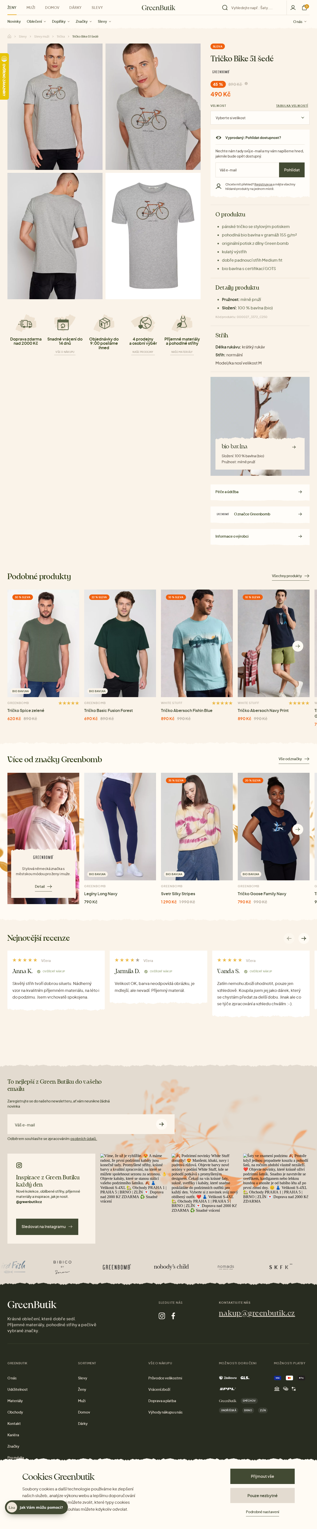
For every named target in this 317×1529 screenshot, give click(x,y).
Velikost (218, 106)
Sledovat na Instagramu (44, 1226)
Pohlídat (292, 169)
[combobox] (256, 8)
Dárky (75, 7)
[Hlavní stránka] (158, 7)
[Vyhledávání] (253, 7)
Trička (61, 36)
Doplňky (59, 21)
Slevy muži (41, 36)
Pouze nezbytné (262, 1495)
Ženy (12, 7)
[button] (297, 646)
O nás (297, 21)
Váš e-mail (25, 1125)
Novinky (14, 21)
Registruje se (263, 184)
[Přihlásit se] (293, 7)
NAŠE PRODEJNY (142, 351)
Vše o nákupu (64, 351)
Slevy (102, 21)
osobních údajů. (83, 1138)
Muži (30, 7)
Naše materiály (182, 351)
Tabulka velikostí (292, 106)
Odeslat (161, 1124)
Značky (82, 21)
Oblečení (34, 21)
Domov (52, 7)
